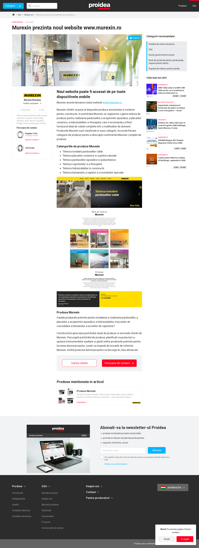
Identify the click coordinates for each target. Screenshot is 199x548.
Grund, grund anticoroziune (167, 54)
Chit (167, 49)
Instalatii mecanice (21, 516)
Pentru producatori (98, 497)
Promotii (46, 522)
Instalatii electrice (21, 510)
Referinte (46, 510)
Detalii (167, 539)
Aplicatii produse (50, 504)
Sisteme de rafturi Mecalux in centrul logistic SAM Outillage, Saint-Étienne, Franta (166, 124)
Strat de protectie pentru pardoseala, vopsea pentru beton (167, 62)
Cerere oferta (79, 363)
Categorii (10, 5)
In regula (185, 539)
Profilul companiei (32, 101)
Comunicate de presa (52, 528)
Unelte (15, 504)
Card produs (99, 396)
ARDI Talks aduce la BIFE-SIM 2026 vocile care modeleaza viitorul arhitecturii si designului (166, 89)
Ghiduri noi (28, 15)
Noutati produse (50, 493)
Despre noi (92, 486)
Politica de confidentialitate (115, 464)
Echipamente (18, 498)
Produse (17, 486)
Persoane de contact (117, 363)
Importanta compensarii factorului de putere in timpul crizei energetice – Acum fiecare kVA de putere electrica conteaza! (166, 107)
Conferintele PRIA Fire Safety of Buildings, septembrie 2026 (166, 160)
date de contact (31, 140)
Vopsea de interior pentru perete (167, 68)
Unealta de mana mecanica (167, 44)
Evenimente (48, 516)
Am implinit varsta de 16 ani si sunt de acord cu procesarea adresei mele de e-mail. (137, 458)
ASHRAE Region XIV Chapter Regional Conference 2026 (166, 142)
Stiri (19, 15)
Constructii (17, 493)
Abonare (156, 450)
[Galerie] (77, 85)
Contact (91, 492)
